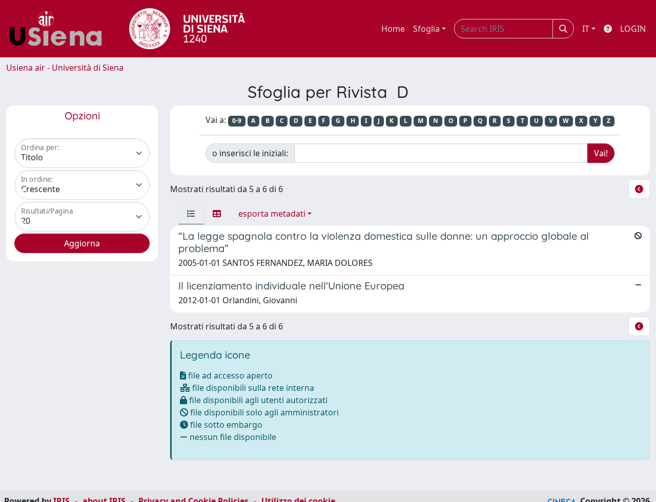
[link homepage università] (187, 28)
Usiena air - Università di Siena (65, 67)
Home (393, 28)
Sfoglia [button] (426, 28)
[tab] (191, 213)
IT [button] (585, 28)
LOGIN (633, 28)
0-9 (236, 120)
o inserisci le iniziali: (250, 153)
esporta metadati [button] (271, 213)
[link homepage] (59, 28)
